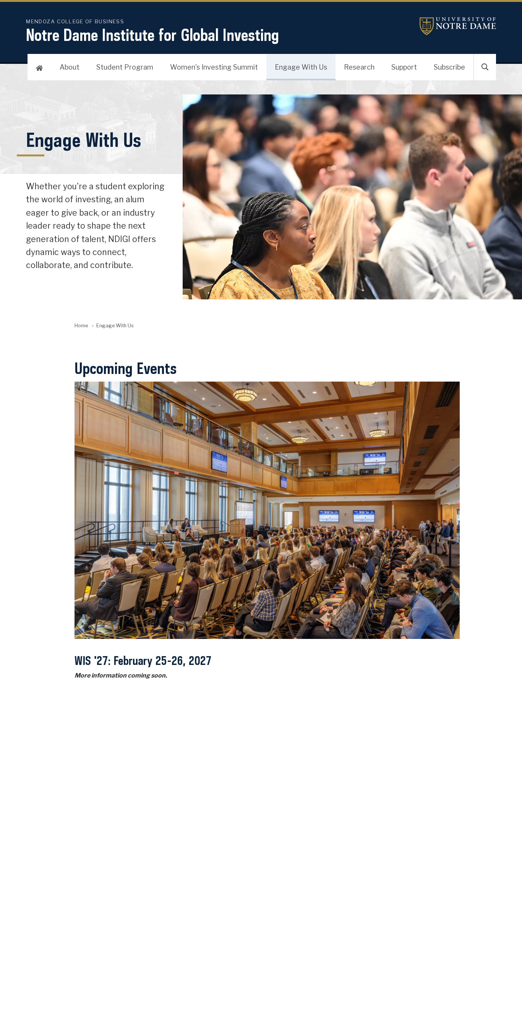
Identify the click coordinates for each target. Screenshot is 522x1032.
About (69, 67)
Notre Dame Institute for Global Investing (152, 35)
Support (404, 67)
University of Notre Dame (458, 26)
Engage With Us (301, 67)
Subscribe (449, 67)
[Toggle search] (485, 67)
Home (81, 325)
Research (359, 67)
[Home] (39, 67)
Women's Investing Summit (214, 67)
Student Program (124, 67)
